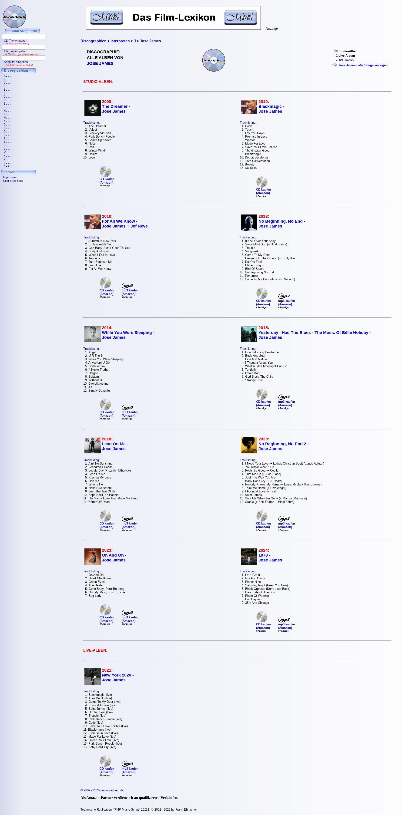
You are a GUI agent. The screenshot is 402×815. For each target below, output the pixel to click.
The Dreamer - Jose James (116, 109)
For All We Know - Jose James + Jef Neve (125, 223)
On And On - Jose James (114, 557)
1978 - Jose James (270, 557)
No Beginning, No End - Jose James (281, 223)
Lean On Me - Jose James (115, 446)
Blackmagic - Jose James (271, 109)
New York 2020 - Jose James (118, 677)
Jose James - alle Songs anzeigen (363, 65)
